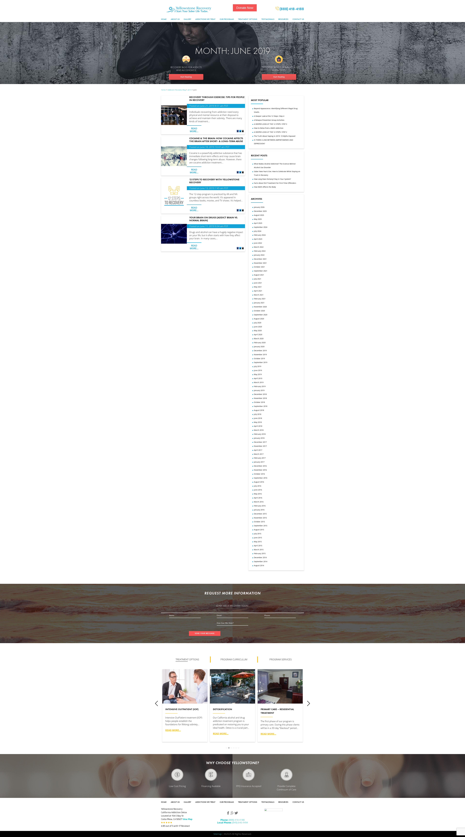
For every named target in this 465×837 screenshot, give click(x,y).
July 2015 (257, 533)
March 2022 (259, 247)
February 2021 (260, 299)
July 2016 (257, 486)
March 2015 (259, 549)
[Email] (243, 131)
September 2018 (260, 406)
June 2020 (258, 327)
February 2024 (260, 235)
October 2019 (259, 358)
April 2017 (258, 450)
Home (164, 19)
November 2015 (260, 518)
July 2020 (257, 323)
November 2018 (260, 398)
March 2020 (259, 338)
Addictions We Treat (205, 19)
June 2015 (258, 537)
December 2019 (260, 350)
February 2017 (260, 458)
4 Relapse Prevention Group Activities (269, 120)
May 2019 (258, 374)
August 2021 (259, 275)
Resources (283, 19)
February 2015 (260, 553)
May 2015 (258, 541)
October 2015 (259, 521)
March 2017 (259, 454)
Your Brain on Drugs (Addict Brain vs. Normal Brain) (213, 219)
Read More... (194, 130)
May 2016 (258, 494)
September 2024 (260, 227)
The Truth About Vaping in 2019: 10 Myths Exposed (274, 136)
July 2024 (257, 231)
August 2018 (259, 410)
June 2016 (258, 490)
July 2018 (257, 414)
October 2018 (259, 402)
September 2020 (260, 315)
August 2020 (259, 319)
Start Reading (186, 77)
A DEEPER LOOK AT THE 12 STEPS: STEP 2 (270, 132)
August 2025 (259, 215)
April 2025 (258, 223)
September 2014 (260, 561)
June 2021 (258, 283)
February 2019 (260, 386)
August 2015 (259, 529)
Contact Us (298, 19)
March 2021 (259, 295)
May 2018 (258, 422)
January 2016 (259, 510)
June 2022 (258, 243)
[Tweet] (240, 131)
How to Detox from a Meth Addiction (268, 128)
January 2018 (259, 438)
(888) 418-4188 (291, 9)
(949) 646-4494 (232, 822)
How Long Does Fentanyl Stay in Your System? (272, 179)
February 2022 (260, 251)
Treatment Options (247, 19)
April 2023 (258, 239)
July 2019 (257, 366)
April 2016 (258, 498)
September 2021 (260, 271)
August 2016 (259, 482)
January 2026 (259, 207)
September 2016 (260, 478)
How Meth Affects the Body (265, 187)
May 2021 (258, 287)
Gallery (187, 19)
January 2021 (259, 303)
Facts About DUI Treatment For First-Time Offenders (275, 183)
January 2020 (259, 346)
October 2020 (259, 311)
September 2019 (260, 362)
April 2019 (258, 378)
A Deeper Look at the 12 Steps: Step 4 (269, 116)
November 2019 (260, 354)
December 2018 (260, 394)
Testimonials (267, 19)
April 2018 (258, 426)
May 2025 (258, 219)
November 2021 (260, 263)
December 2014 (260, 557)
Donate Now (244, 8)
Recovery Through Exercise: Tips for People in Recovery (216, 98)
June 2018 (258, 418)
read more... (173, 730)
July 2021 (257, 279)
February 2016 (260, 506)
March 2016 (259, 502)
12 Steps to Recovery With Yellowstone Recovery (214, 181)
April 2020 (258, 334)
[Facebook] (238, 131)
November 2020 (260, 307)
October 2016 (259, 474)
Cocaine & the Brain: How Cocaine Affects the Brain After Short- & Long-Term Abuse (216, 140)
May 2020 (258, 330)
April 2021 (258, 291)
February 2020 (260, 342)
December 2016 (260, 466)
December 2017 (260, 442)
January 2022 (259, 255)
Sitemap (217, 833)
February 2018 (260, 434)
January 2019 (259, 390)
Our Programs (227, 19)
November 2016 (260, 470)
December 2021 (260, 259)
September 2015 (260, 525)
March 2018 (259, 430)
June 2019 (258, 370)
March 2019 (259, 382)
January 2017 (259, 462)
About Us (175, 19)
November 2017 (260, 446)
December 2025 (260, 211)
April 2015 (258, 545)
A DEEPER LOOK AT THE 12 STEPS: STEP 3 (270, 124)
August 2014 (259, 565)
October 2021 (259, 267)
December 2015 (260, 514)
